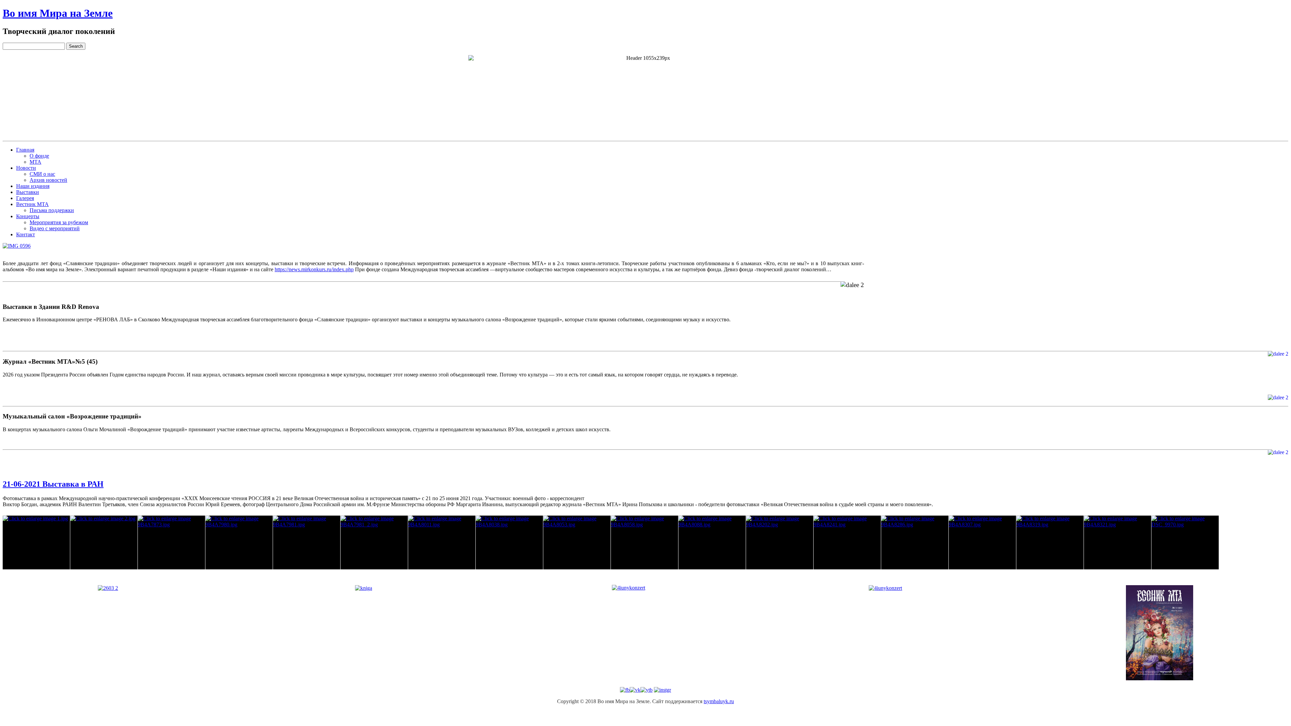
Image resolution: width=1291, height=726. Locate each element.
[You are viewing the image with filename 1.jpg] (36, 542)
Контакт (25, 234)
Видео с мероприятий (55, 228)
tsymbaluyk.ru (719, 701)
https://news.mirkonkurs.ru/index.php (314, 269)
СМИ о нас (42, 174)
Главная (25, 150)
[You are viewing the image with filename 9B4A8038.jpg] (509, 542)
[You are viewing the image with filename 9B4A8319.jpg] (1050, 542)
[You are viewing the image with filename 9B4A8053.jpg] (577, 542)
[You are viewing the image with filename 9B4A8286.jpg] (914, 542)
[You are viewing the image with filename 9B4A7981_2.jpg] (374, 542)
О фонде (39, 156)
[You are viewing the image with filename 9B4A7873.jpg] (171, 542)
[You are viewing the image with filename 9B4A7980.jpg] (239, 542)
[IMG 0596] (17, 246)
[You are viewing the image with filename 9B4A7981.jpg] (306, 542)
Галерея (25, 198)
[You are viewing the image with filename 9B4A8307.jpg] (982, 542)
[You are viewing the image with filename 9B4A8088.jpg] (712, 542)
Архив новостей (48, 180)
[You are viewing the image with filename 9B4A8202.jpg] (779, 542)
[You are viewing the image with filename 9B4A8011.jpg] (441, 542)
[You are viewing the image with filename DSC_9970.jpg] (1185, 542)
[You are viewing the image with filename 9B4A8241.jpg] (847, 542)
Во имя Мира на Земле (58, 13)
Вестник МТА (32, 204)
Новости (26, 168)
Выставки (27, 192)
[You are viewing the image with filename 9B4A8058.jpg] (644, 542)
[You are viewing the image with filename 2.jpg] (104, 542)
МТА (35, 162)
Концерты (27, 216)
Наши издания (32, 186)
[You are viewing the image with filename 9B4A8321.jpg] (1117, 542)
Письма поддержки (52, 210)
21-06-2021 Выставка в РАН (53, 484)
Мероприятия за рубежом (59, 222)
